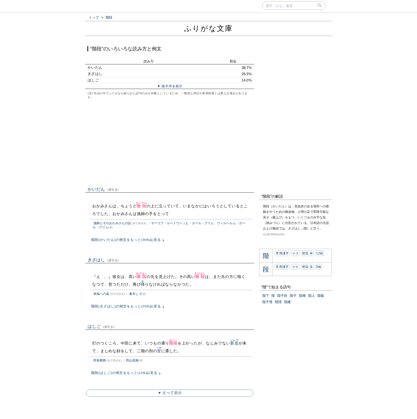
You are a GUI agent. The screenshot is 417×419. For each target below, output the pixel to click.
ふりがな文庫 (208, 28)
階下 (265, 295)
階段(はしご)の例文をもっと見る (124, 373)
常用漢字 (282, 253)
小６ (295, 267)
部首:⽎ (307, 267)
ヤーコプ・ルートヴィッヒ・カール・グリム (182, 223)
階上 (311, 295)
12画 (319, 253)
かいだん (103, 189)
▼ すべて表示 (170, 393)
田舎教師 (99, 360)
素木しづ (135, 294)
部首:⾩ (307, 253)
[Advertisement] (169, 142)
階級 (320, 295)
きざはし (103, 259)
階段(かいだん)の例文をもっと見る (126, 240)
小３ (295, 253)
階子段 (282, 295)
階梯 (302, 295)
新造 (234, 343)
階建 (287, 302)
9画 (318, 267)
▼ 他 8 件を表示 (169, 86)
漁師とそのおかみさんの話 (112, 223)
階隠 (278, 302)
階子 (293, 295)
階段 (141, 206)
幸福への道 (101, 294)
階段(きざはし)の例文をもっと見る (126, 306)
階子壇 (267, 302)
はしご (101, 326)
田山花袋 (132, 360)
